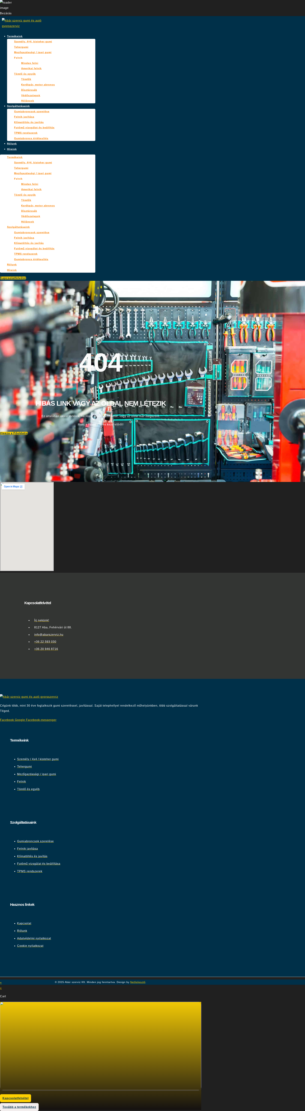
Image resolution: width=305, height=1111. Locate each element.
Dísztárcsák (29, 89)
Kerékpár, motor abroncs (38, 84)
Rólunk (12, 143)
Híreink (12, 149)
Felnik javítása (24, 116)
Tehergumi (21, 47)
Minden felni (29, 63)
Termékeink (15, 36)
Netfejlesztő (137, 982)
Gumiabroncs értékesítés (31, 138)
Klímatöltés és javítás (29, 122)
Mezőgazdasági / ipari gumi (33, 52)
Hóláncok (27, 100)
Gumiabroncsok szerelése (31, 111)
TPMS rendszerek (26, 132)
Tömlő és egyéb (25, 73)
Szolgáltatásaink (18, 106)
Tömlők (26, 79)
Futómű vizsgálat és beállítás (34, 127)
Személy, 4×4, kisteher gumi (33, 41)
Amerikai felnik (31, 68)
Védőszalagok (30, 95)
